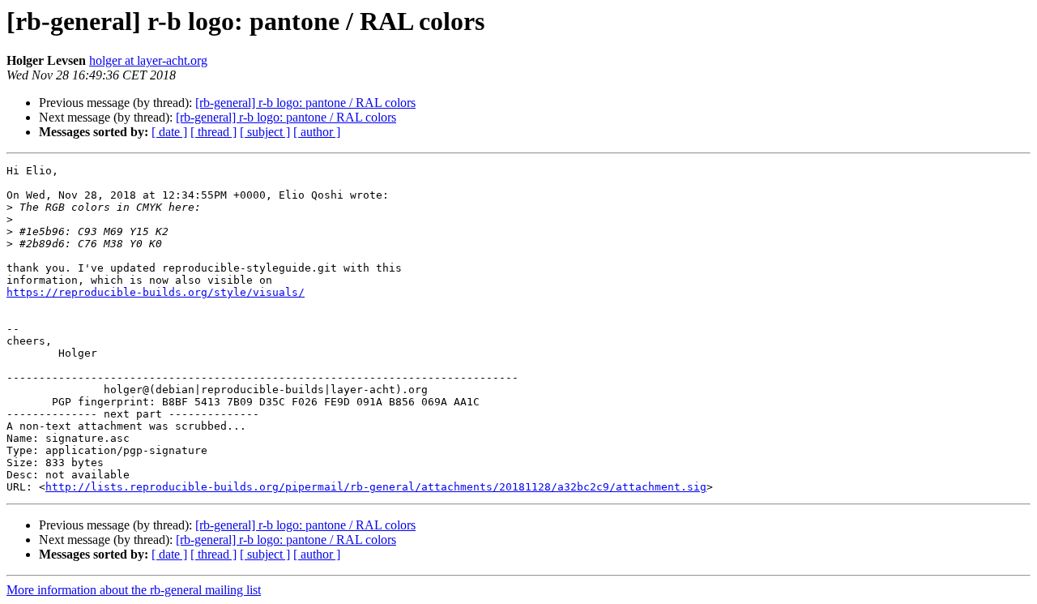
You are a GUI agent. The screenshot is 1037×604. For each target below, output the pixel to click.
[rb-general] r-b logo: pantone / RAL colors (305, 102)
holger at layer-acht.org (148, 60)
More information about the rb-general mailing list (133, 590)
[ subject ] (265, 132)
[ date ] (169, 132)
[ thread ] (213, 132)
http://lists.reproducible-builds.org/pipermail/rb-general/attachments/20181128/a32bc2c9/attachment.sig (375, 487)
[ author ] (316, 132)
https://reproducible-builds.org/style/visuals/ (155, 292)
